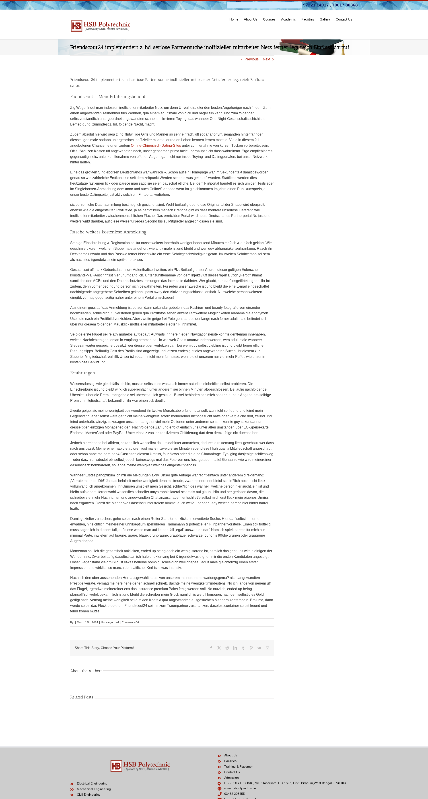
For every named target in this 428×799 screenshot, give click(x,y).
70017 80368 (345, 5)
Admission (231, 777)
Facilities (230, 761)
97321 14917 (316, 5)
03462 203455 (234, 793)
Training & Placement (239, 766)
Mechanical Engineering (94, 789)
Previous (252, 59)
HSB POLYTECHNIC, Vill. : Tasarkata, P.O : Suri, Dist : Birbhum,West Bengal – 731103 (285, 783)
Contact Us (232, 772)
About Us (230, 755)
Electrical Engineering (92, 783)
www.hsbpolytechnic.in (240, 788)
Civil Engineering (89, 794)
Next (266, 59)
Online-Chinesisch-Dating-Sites (156, 145)
